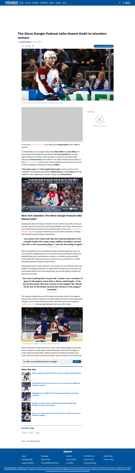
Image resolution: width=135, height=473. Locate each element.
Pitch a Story (46, 459)
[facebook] (119, 2)
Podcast (24, 432)
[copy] (33, 46)
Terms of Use (89, 459)
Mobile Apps (108, 456)
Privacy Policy (71, 459)
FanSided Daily (27, 459)
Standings (44, 3)
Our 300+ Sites (89, 456)
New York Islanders (37, 145)
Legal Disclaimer (28, 463)
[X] (123, 2)
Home (24, 441)
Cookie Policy (108, 459)
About (24, 456)
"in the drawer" (32, 162)
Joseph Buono (25, 42)
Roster (51, 3)
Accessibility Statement (50, 463)
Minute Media (12, 468)
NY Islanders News (34, 441)
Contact (69, 456)
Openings (44, 456)
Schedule (35, 3)
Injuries (58, 3)
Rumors (28, 3)
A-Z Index (69, 463)
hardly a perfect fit (28, 304)
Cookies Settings (90, 463)
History (37, 432)
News (21, 3)
